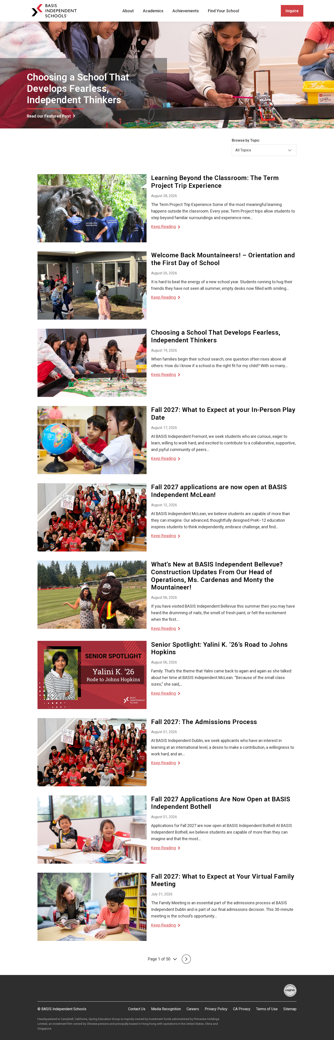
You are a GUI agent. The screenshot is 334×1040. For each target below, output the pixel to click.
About (128, 10)
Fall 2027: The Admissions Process (204, 722)
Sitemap (290, 1009)
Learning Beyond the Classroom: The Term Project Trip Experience (215, 181)
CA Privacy (241, 1009)
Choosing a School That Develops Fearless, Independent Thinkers (215, 336)
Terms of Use (267, 1009)
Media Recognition (166, 1009)
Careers (193, 1009)
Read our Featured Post (49, 116)
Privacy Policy (216, 1009)
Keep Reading (163, 226)
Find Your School (223, 10)
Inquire (292, 10)
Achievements (185, 10)
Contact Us (136, 1009)
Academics (153, 10)
